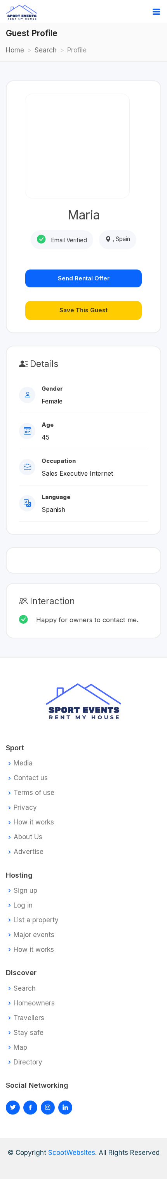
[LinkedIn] (48, 1108)
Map (20, 1047)
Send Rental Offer (84, 278)
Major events (34, 935)
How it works (34, 822)
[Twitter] (13, 1108)
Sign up (25, 890)
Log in (23, 905)
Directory (28, 1062)
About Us (28, 837)
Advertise (28, 852)
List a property (36, 920)
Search (46, 50)
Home (15, 50)
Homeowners (34, 1003)
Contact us (31, 778)
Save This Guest (83, 310)
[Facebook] (30, 1108)
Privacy (25, 807)
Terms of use (34, 792)
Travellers (29, 1018)
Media (23, 763)
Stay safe (28, 1032)
